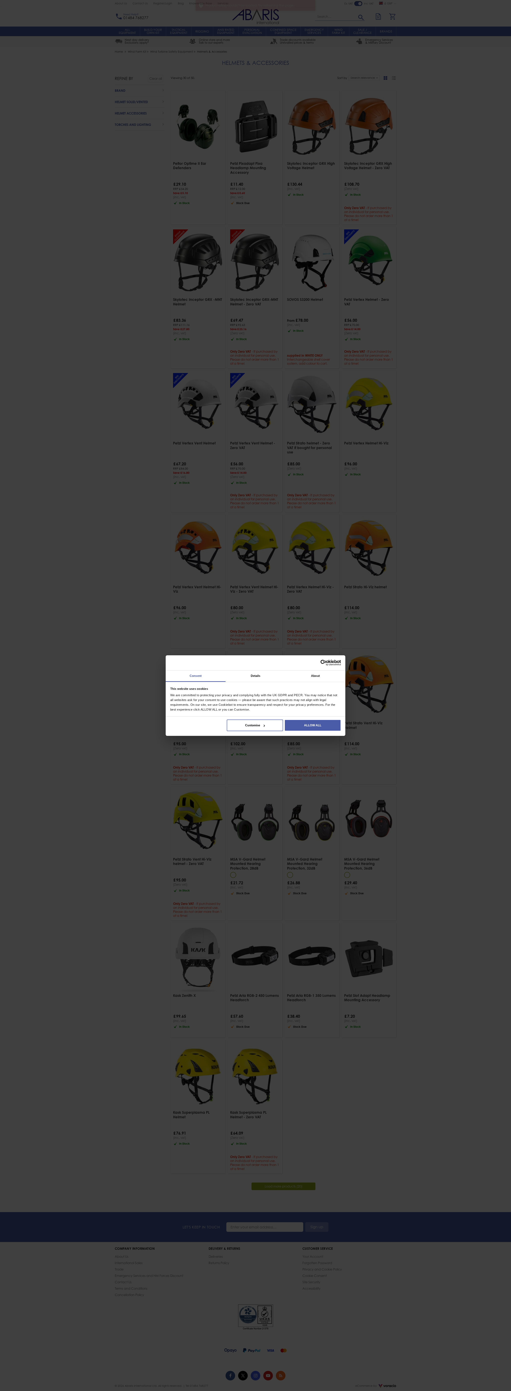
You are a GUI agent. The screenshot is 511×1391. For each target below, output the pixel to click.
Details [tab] (255, 675)
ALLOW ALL (312, 725)
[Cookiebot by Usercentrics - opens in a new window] (323, 663)
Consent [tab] (196, 675)
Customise (252, 725)
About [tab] (315, 675)
